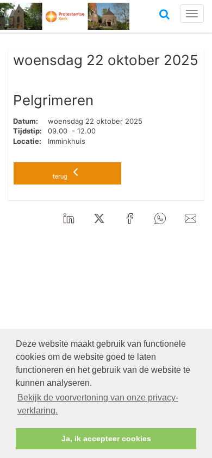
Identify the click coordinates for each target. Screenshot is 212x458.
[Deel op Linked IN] (68, 218)
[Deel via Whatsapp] (159, 218)
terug (61, 176)
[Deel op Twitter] (99, 218)
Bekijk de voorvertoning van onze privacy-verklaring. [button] (97, 404)
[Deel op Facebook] (129, 218)
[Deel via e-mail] (190, 218)
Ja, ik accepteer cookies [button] (106, 438)
